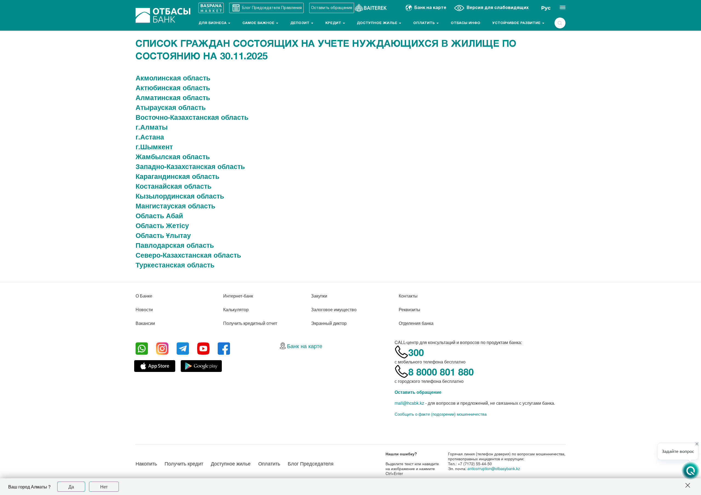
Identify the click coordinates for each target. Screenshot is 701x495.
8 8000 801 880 (441, 371)
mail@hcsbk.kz (409, 403)
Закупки (319, 296)
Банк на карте (304, 346)
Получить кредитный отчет (250, 323)
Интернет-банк (238, 296)
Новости (144, 309)
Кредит (333, 23)
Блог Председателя (311, 463)
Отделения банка (416, 323)
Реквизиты (409, 309)
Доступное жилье (377, 23)
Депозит (300, 23)
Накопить (146, 463)
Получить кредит (184, 463)
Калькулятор (236, 309)
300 (416, 352)
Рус (546, 8)
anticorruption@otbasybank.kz (493, 468)
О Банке (144, 296)
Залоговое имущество (334, 309)
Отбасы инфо (465, 23)
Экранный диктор (329, 323)
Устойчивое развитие (517, 23)
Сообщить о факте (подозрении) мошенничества (441, 414)
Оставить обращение (418, 392)
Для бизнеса (213, 23)
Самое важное (258, 23)
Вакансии (145, 323)
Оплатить (424, 23)
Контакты (408, 296)
